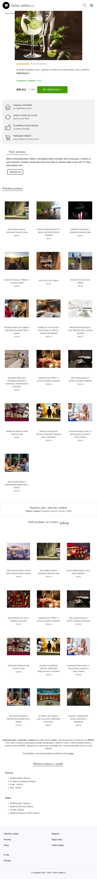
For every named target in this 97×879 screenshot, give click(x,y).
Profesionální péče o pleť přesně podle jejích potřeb (80, 330)
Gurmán (61, 511)
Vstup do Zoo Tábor (48, 281)
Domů (7, 13)
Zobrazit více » (23, 73)
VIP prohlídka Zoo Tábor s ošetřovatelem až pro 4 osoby (17, 330)
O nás (6, 855)
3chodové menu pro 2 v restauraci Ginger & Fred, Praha (80, 434)
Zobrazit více (15, 172)
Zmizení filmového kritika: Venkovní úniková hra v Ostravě (48, 434)
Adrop (71, 70)
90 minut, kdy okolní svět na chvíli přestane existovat (48, 719)
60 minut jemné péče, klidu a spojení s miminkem (78, 719)
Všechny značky (11, 834)
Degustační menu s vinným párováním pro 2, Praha (17, 485)
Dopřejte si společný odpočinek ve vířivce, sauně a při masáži (48, 330)
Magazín (55, 834)
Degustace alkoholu (49, 511)
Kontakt (7, 861)
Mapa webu (57, 839)
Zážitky (69, 511)
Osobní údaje (58, 845)
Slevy (6, 845)
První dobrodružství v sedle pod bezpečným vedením (48, 232)
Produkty (13, 13)
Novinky (7, 839)
